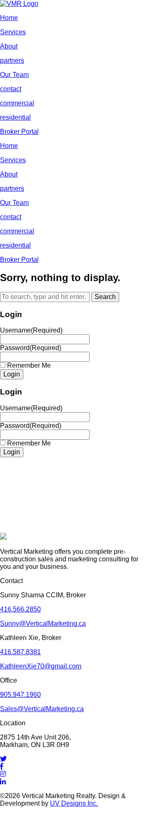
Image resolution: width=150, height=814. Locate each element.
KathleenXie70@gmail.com (40, 666)
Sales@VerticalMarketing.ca (42, 708)
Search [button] (105, 296)
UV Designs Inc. (74, 803)
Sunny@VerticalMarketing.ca (43, 623)
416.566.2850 (20, 609)
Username (31, 330)
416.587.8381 (20, 651)
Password (30, 347)
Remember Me (29, 365)
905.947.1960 (20, 694)
